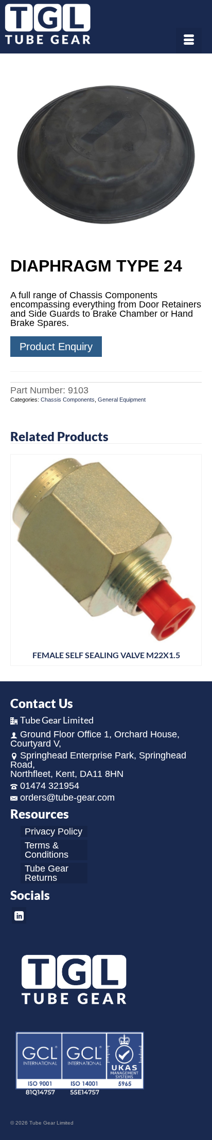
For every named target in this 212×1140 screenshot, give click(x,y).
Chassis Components (68, 399)
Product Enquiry (56, 346)
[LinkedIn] (19, 915)
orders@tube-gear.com (67, 797)
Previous (19, 559)
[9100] (106, 156)
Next (193, 559)
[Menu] (189, 40)
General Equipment (122, 399)
